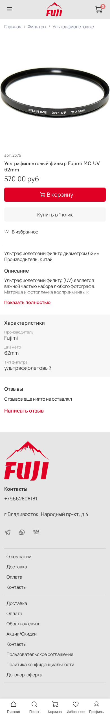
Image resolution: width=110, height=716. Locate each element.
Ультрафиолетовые (73, 27)
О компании (18, 556)
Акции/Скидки (21, 634)
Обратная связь (23, 624)
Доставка (16, 567)
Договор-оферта (24, 675)
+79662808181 (20, 498)
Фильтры (37, 27)
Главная (12, 27)
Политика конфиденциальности (40, 664)
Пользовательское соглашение (39, 654)
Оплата (14, 577)
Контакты (16, 587)
